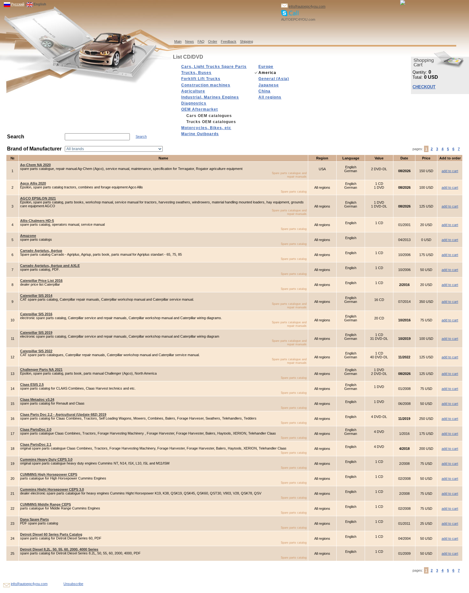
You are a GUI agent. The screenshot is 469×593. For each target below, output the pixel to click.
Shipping (246, 41)
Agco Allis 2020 (33, 183)
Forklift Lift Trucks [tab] (200, 79)
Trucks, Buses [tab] (196, 72)
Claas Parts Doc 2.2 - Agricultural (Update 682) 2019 (63, 414)
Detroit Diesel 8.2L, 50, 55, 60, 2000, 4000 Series (59, 549)
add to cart (450, 171)
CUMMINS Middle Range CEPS (45, 504)
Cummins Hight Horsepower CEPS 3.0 (52, 489)
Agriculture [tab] (193, 91)
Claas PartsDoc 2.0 (35, 429)
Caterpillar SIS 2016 (36, 314)
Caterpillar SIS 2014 (36, 295)
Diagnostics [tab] (193, 103)
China (264, 91)
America (267, 72)
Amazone (28, 236)
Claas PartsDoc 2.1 (35, 444)
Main (178, 41)
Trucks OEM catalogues (211, 122)
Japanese (268, 85)
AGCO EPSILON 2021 (38, 198)
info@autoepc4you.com (307, 6)
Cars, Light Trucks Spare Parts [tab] (214, 66)
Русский (17, 4)
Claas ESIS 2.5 (32, 384)
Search (141, 136)
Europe (265, 66)
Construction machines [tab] (205, 85)
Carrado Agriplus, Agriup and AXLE (50, 265)
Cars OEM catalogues (209, 115)
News (189, 41)
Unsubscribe (73, 584)
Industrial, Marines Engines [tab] (210, 97)
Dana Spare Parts (34, 519)
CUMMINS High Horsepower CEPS (48, 474)
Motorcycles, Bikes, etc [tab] (206, 128)
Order (212, 41)
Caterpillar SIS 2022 (36, 351)
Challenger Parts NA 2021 (41, 369)
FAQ (201, 41)
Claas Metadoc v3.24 (37, 399)
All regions (269, 97)
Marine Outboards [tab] (200, 134)
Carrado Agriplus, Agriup (41, 251)
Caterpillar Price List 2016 (41, 280)
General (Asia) (273, 79)
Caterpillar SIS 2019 (36, 332)
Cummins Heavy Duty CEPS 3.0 (46, 459)
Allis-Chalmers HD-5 (37, 221)
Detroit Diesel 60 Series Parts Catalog (51, 534)
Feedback (228, 41)
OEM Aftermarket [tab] (199, 109)
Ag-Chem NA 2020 (35, 165)
